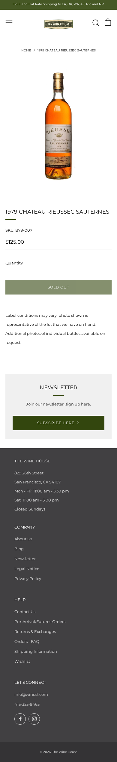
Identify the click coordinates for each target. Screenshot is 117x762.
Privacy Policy (27, 578)
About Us (23, 538)
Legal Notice (26, 568)
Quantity (14, 263)
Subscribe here (55, 423)
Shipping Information (35, 651)
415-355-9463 (27, 704)
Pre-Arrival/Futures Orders (39, 621)
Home (26, 50)
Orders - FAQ (26, 641)
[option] (58, 126)
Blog (19, 548)
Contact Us (24, 611)
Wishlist (22, 661)
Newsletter (25, 558)
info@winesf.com (31, 694)
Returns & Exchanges (35, 631)
